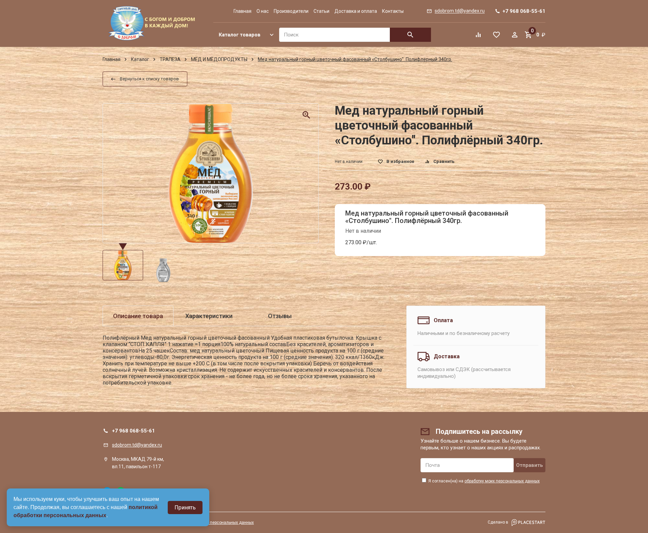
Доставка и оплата (355, 11)
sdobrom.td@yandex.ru (137, 445)
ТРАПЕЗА (170, 59)
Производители (291, 11)
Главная (242, 11)
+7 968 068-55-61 (133, 431)
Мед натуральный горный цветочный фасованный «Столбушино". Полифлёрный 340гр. (426, 217)
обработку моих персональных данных (502, 481)
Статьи (321, 11)
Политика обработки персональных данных (212, 522)
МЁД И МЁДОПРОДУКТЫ (219, 59)
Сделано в (498, 522)
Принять (185, 507)
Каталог (140, 59)
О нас (262, 11)
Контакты (393, 11)
